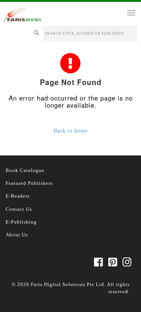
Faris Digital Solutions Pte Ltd (67, 284)
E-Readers (18, 196)
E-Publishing (21, 222)
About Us (17, 234)
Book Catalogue (25, 170)
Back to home (71, 131)
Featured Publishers (29, 183)
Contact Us (19, 209)
